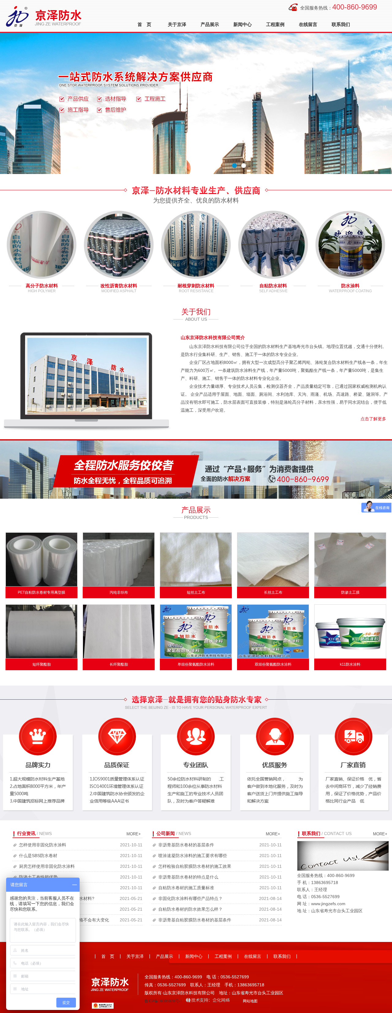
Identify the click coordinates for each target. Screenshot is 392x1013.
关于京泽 (177, 24)
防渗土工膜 (350, 592)
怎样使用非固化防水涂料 (42, 844)
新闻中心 (242, 24)
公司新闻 (165, 833)
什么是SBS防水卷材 (38, 855)
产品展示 (210, 24)
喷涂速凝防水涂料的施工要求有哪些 (192, 855)
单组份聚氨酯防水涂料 (196, 664)
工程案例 (275, 24)
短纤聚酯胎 (41, 664)
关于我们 (196, 312)
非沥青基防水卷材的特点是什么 (188, 877)
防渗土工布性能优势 (38, 877)
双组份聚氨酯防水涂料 (273, 664)
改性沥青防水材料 (118, 285)
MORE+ (133, 834)
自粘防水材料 (273, 285)
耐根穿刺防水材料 (196, 285)
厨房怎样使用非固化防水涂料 (47, 866)
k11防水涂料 (350, 664)
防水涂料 (350, 285)
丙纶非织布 (119, 592)
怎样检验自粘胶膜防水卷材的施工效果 (194, 866)
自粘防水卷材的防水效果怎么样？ (190, 909)
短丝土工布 (196, 592)
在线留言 (308, 24)
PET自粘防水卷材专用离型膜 (41, 592)
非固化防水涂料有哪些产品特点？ (190, 898)
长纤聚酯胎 (119, 664)
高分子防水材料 (42, 285)
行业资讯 (26, 833)
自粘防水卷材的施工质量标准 (186, 887)
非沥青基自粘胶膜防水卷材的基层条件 (194, 919)
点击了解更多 (373, 418)
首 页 (144, 24)
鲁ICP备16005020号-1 (163, 1001)
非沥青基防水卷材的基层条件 (186, 844)
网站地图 (250, 1001)
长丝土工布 (273, 592)
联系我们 (341, 24)
